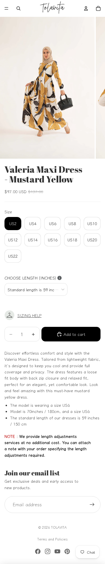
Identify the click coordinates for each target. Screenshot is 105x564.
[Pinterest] (67, 551)
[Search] (18, 8)
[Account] (86, 8)
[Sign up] (92, 504)
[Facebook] (37, 551)
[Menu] (6, 8)
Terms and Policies (52, 539)
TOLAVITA (59, 527)
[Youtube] (57, 551)
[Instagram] (47, 551)
